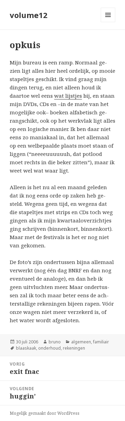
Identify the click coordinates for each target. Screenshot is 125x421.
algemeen (81, 342)
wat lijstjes (68, 95)
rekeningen (74, 348)
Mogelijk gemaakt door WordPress (45, 413)
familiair (101, 342)
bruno (55, 342)
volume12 (29, 15)
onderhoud (49, 348)
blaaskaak (26, 348)
